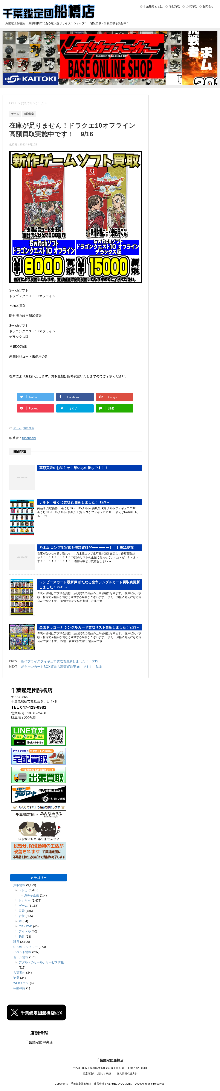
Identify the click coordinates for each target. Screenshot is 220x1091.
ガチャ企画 (31, 895)
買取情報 (28, 428)
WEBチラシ (21, 983)
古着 (22, 916)
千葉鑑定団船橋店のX (41, 1013)
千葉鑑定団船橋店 (110, 1060)
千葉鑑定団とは (153, 6)
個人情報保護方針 (127, 1073)
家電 (22, 911)
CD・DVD (25, 926)
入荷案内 (19, 972)
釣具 (22, 936)
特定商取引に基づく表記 (97, 1073)
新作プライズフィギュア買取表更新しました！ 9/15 (59, 661)
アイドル (25, 931)
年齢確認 (19, 988)
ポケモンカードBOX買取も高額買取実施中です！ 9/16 (61, 666)
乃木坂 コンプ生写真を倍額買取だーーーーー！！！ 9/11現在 (86, 547)
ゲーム (17, 428)
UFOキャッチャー (25, 947)
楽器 (16, 977)
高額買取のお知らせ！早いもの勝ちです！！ (73, 468)
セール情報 (20, 957)
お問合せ (208, 6)
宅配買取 (174, 6)
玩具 (16, 941)
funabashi (29, 438)
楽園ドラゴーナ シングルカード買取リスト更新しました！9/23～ (89, 627)
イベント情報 (22, 952)
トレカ (23, 890)
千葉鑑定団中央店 (39, 1042)
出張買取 (191, 6)
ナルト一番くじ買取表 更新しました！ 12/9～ (74, 502)
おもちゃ (25, 900)
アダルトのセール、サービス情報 (41, 962)
